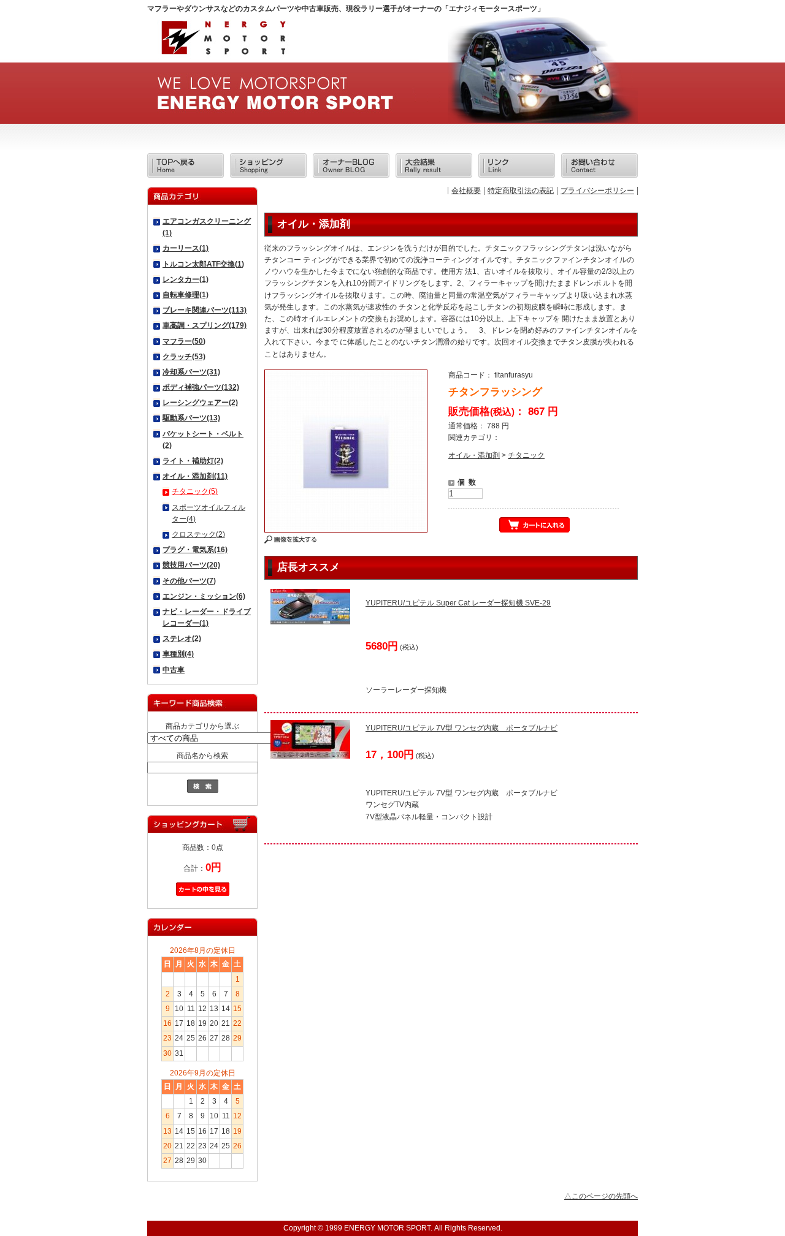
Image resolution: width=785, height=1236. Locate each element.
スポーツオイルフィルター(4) (208, 513)
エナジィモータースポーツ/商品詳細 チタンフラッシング (222, 41)
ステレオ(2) (182, 638)
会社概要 (466, 190)
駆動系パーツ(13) (191, 418)
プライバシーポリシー (597, 190)
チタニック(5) (195, 491)
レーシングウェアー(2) (200, 402)
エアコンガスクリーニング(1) (207, 227)
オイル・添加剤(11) (195, 476)
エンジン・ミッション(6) (204, 596)
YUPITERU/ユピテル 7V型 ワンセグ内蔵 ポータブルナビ (461, 728)
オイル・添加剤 (474, 455)
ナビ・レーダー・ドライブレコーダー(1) (207, 617)
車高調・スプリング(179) (205, 325)
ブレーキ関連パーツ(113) (205, 310)
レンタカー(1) (186, 279)
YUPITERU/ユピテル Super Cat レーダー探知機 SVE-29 (458, 603)
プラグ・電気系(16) (195, 549)
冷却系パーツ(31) (191, 372)
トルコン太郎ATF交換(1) (203, 264)
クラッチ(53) (184, 356)
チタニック (526, 455)
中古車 (174, 669)
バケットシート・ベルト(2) (203, 440)
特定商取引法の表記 (521, 190)
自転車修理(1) (186, 294)
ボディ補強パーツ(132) (201, 387)
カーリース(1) (186, 248)
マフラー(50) (184, 341)
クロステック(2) (198, 534)
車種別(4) (178, 654)
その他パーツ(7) (189, 581)
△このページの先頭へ (601, 1196)
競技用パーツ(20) (191, 565)
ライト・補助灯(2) (193, 461)
